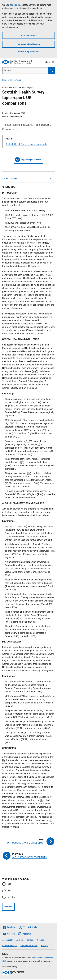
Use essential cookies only (28, 44)
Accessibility (7, 940)
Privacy (44, 945)
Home (4, 80)
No (9, 890)
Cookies (40, 940)
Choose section (11, 178)
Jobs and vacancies (28, 945)
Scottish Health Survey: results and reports (26, 144)
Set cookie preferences (29, 51)
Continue (8, 907)
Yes (9, 884)
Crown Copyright (9, 945)
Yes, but (11, 897)
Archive (19, 940)
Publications (15, 80)
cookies (13, 5)
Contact (30, 940)
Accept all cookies (29, 35)
